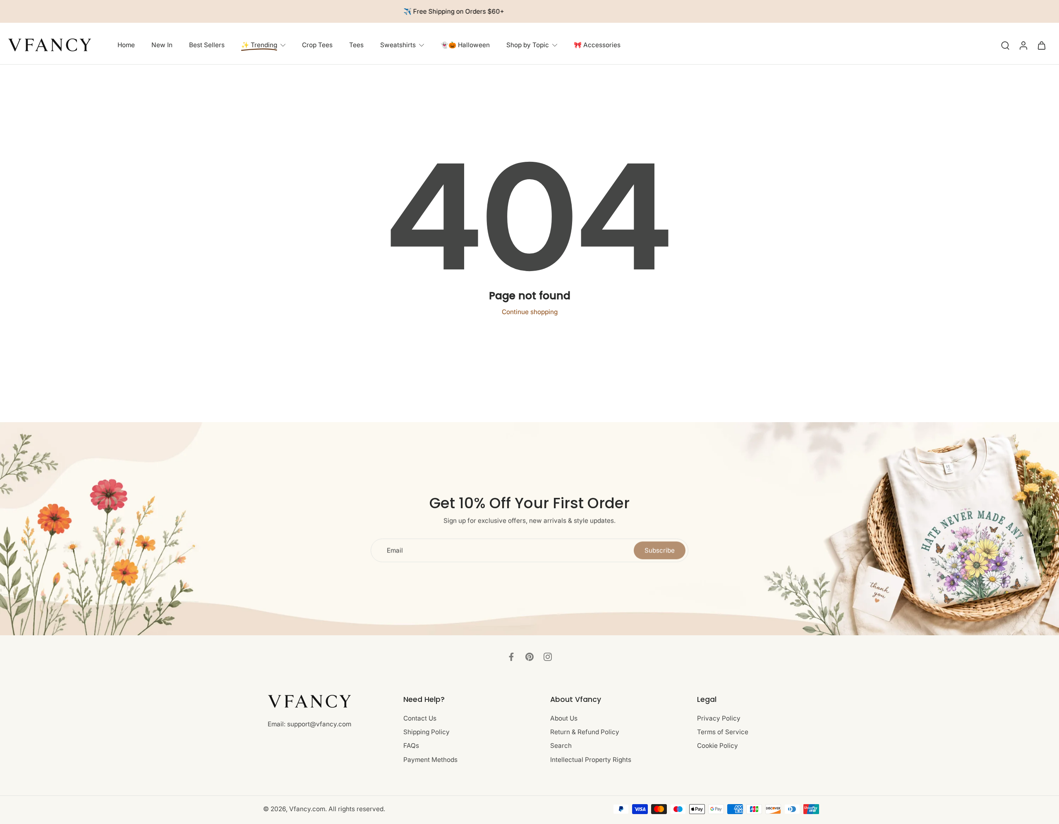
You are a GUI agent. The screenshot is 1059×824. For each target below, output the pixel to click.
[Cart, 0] (1042, 45)
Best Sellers (207, 45)
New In (162, 45)
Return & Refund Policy (584, 732)
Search (561, 746)
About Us (563, 718)
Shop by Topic (527, 45)
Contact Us (419, 718)
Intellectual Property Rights (590, 760)
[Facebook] (511, 657)
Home (126, 45)
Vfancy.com (307, 809)
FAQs (411, 746)
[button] (464, 699)
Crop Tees (317, 45)
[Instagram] (548, 657)
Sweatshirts (398, 45)
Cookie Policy (717, 746)
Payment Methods (430, 760)
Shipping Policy (426, 732)
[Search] (1005, 45)
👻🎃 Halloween (465, 45)
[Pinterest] (529, 657)
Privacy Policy (718, 718)
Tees (356, 45)
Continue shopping (530, 312)
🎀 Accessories (597, 45)
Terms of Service (722, 732)
